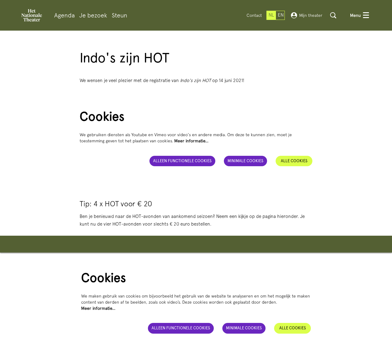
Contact (254, 15)
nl (271, 15)
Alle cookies (294, 161)
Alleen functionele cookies (182, 161)
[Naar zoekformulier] (333, 15)
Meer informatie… (191, 140)
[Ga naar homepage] (31, 15)
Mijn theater (310, 15)
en (281, 15)
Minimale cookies (245, 161)
